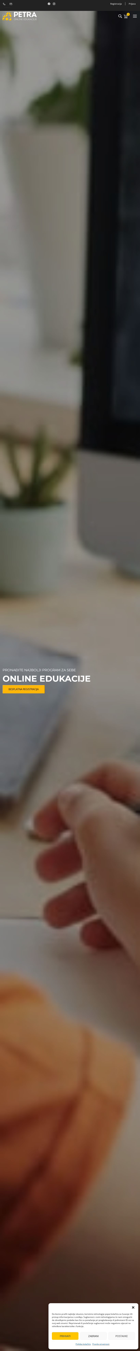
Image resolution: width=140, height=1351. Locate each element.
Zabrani (93, 1336)
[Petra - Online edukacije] (20, 16)
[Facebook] (49, 4)
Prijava (132, 3)
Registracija (116, 3)
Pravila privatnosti (100, 1344)
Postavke (121, 1336)
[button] (133, 1307)
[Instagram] (54, 4)
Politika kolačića (83, 1344)
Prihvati (65, 1336)
